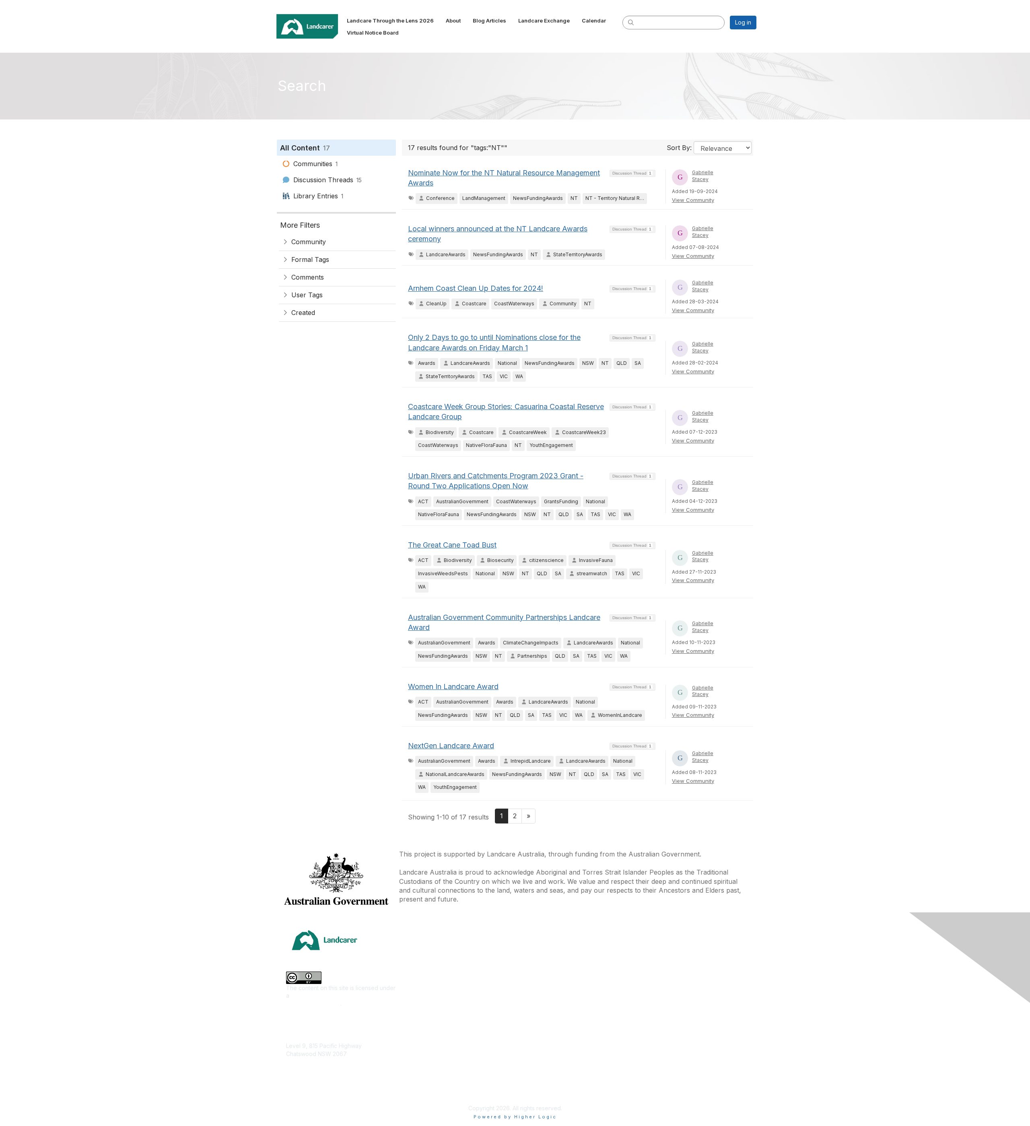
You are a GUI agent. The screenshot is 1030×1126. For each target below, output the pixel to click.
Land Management (426, 1014)
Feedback (647, 1038)
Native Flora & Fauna (429, 1026)
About (642, 966)
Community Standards (663, 1050)
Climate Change (423, 954)
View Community (693, 200)
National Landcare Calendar (671, 978)
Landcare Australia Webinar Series (563, 1096)
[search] (630, 22)
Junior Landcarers (426, 1050)
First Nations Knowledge (434, 990)
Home (642, 954)
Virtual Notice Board (661, 1002)
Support (645, 1026)
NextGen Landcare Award (451, 745)
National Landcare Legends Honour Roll (571, 1072)
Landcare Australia (542, 954)
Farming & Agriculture (430, 978)
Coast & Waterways (428, 966)
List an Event (650, 990)
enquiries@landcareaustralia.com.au (333, 1077)
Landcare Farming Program (554, 1060)
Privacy (644, 1073)
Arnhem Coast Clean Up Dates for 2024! (475, 288)
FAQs (641, 1014)
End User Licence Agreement (673, 1061)
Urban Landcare (423, 1038)
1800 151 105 (302, 1069)
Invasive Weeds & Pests (434, 1002)
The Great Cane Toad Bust (452, 545)
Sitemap (645, 1086)
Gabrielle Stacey (702, 175)
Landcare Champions (546, 1084)
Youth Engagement (427, 1061)
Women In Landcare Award (453, 686)
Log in (743, 22)
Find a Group (535, 966)
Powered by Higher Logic (515, 1117)
